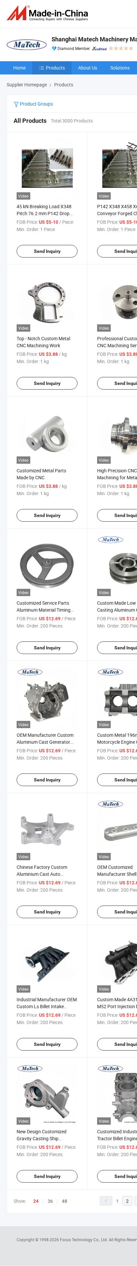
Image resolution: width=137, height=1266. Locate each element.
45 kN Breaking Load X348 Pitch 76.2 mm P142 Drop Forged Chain (44, 213)
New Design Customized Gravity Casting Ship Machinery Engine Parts (42, 1138)
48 (64, 1201)
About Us (87, 68)
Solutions (120, 68)
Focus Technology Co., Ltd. (84, 1239)
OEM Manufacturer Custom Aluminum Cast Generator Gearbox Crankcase (45, 742)
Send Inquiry (47, 251)
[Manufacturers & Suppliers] (48, 13)
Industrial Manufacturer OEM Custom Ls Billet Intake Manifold (47, 1006)
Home (19, 68)
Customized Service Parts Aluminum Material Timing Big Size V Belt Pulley (43, 610)
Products (55, 68)
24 (36, 1201)
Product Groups (36, 104)
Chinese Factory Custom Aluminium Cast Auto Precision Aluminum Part (42, 874)
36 (50, 1201)
